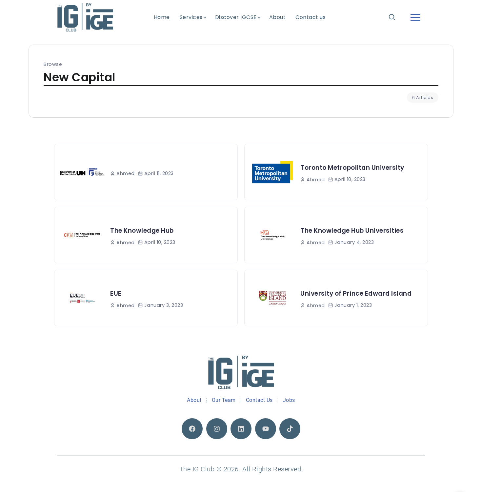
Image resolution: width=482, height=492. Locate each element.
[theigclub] (85, 17)
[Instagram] (216, 428)
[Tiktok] (289, 428)
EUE (116, 293)
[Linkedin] (241, 428)
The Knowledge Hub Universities (352, 230)
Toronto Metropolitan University (352, 167)
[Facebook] (192, 428)
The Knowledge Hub (142, 230)
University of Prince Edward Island (356, 293)
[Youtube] (265, 428)
